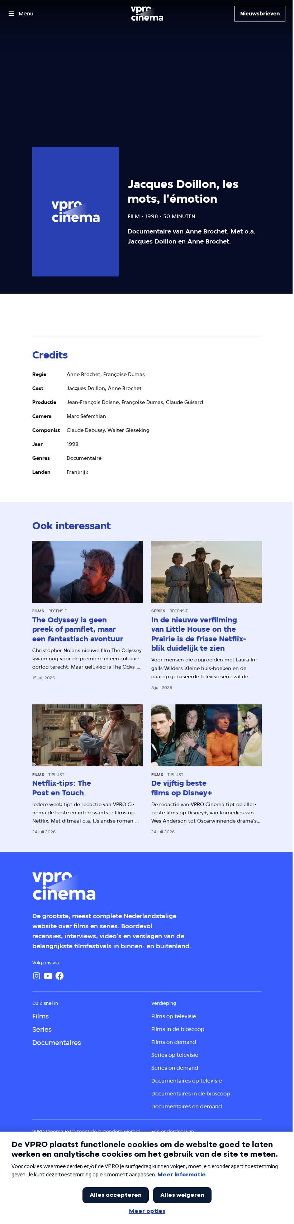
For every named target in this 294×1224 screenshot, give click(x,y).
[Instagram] (36, 976)
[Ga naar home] (147, 13)
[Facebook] (59, 976)
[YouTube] (48, 976)
